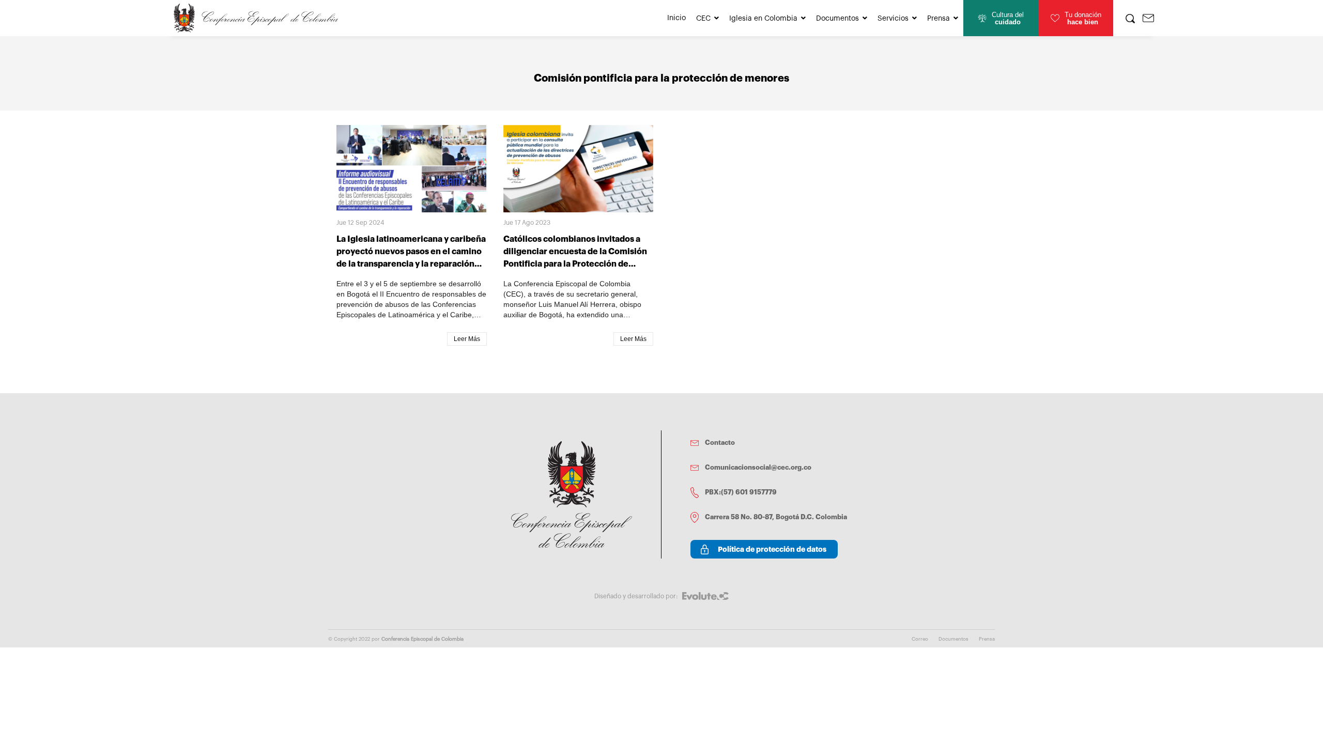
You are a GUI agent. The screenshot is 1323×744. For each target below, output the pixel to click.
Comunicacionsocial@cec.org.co (758, 467)
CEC (703, 18)
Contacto (720, 442)
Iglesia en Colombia (763, 18)
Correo (920, 639)
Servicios (893, 18)
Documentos (837, 18)
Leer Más (467, 339)
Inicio (676, 18)
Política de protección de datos (772, 549)
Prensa (938, 18)
